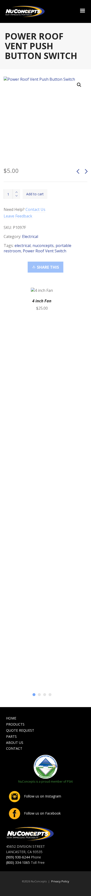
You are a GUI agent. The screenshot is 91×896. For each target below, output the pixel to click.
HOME (11, 718)
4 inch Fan (41, 301)
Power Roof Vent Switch (44, 251)
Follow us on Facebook (42, 813)
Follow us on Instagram (42, 796)
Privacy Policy (60, 881)
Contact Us (35, 209)
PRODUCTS (15, 724)
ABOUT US (14, 742)
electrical (23, 245)
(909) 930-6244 (18, 857)
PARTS (11, 736)
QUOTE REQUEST (20, 730)
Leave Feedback (18, 216)
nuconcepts (43, 245)
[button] (79, 84)
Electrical (30, 236)
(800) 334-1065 (18, 862)
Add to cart (35, 194)
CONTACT (14, 748)
